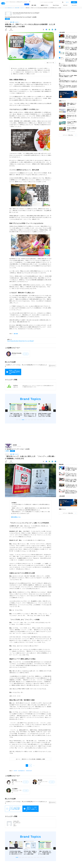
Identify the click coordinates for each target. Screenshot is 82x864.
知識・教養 (34, 5)
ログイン (67, 2)
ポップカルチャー (21, 770)
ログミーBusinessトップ (9, 7)
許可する (26, 4)
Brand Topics (56, 5)
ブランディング (29, 770)
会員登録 (74, 2)
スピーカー (65, 5)
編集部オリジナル (44, 5)
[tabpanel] (30, 410)
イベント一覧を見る (68, 135)
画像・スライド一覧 (50, 62)
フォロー (25, 353)
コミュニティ (74, 5)
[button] (52, 365)
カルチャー (22, 7)
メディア (15, 770)
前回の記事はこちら (16, 517)
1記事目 (7, 450)
